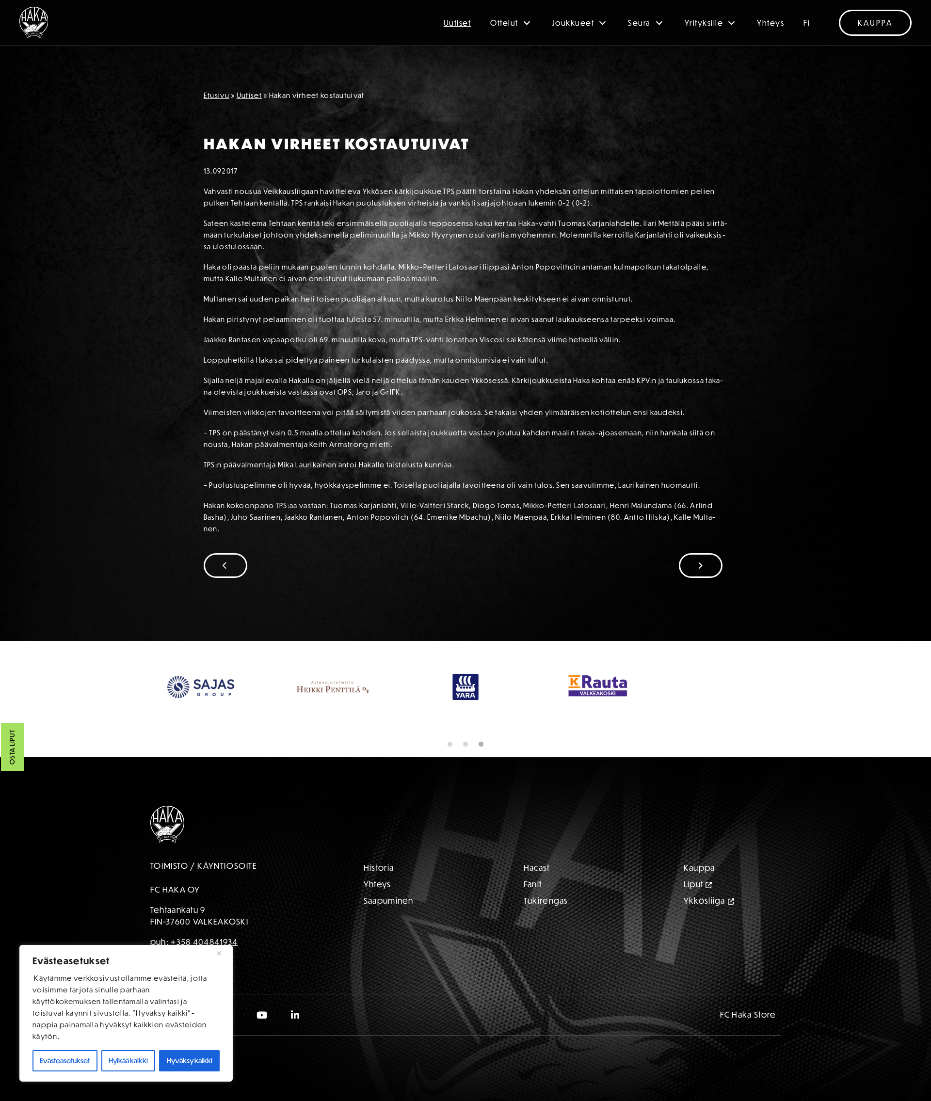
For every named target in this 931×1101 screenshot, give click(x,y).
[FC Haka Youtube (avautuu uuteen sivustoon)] (262, 1014)
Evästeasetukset (65, 1060)
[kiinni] (222, 953)
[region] (126, 1013)
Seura (639, 23)
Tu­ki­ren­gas (546, 900)
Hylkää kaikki (128, 1060)
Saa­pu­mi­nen (389, 900)
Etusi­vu (216, 95)
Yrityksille (704, 23)
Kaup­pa (699, 867)
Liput (694, 884)
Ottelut (504, 23)
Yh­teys (377, 884)
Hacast (537, 867)
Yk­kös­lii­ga (704, 900)
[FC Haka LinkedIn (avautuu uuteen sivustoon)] (295, 1014)
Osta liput (12, 747)
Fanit (533, 884)
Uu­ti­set (249, 95)
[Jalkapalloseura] (33, 22)
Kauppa (875, 23)
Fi (806, 23)
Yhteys (770, 23)
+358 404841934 (204, 942)
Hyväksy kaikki (189, 1060)
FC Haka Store (748, 1014)
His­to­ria (379, 867)
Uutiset (457, 23)
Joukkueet (573, 23)
